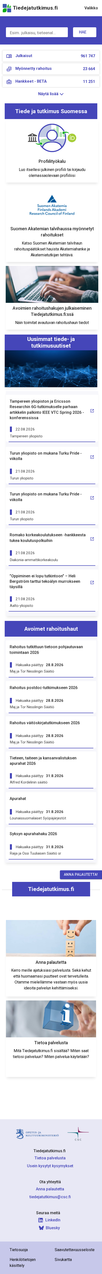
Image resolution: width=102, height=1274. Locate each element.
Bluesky (53, 1228)
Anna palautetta (50, 1189)
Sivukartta (63, 1259)
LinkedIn (52, 1220)
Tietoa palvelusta (50, 1158)
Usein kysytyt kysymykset (50, 1166)
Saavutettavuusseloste (75, 1249)
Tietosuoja (19, 1249)
